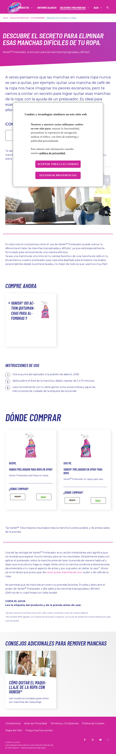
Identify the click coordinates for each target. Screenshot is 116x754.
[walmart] (43, 497)
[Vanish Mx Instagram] (92, 739)
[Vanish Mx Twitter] (108, 739)
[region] (58, 144)
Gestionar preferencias (58, 175)
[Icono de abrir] (108, 8)
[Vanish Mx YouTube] (100, 739)
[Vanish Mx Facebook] (84, 739)
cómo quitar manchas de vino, (64, 572)
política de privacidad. (52, 153)
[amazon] (17, 497)
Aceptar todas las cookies (58, 164)
